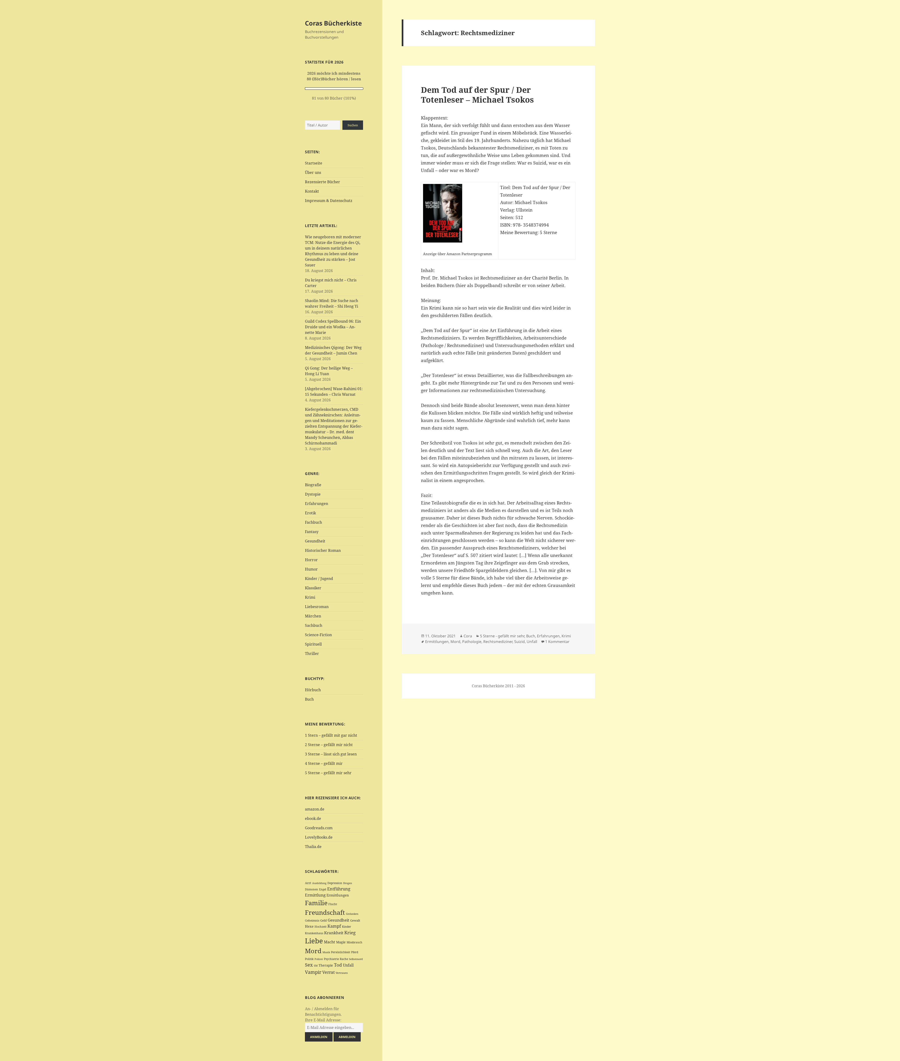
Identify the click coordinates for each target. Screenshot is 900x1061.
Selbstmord (356, 959)
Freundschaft (325, 912)
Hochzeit (320, 927)
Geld (323, 920)
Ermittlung (315, 895)
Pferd (354, 952)
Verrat (328, 972)
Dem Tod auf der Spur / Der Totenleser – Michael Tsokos (477, 94)
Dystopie (313, 494)
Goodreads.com (319, 827)
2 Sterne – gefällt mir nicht (329, 744)
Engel (322, 889)
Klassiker (313, 587)
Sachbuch (313, 625)
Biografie (313, 484)
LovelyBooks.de (319, 837)
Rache (344, 959)
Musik (326, 952)
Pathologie (471, 641)
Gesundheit (315, 541)
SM (316, 965)
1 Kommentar (557, 641)
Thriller (312, 653)
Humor (311, 569)
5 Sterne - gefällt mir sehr (502, 636)
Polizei (319, 959)
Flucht (332, 904)
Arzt (308, 883)
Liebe (314, 940)
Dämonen (311, 889)
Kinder (346, 926)
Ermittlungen (337, 895)
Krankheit (333, 932)
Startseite (313, 163)
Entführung (338, 889)
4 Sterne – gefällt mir (324, 763)
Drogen (347, 883)
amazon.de (314, 809)
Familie (316, 902)
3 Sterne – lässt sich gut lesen (331, 754)
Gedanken (352, 913)
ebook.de (313, 818)
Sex (309, 965)
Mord (313, 950)
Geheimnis (312, 921)
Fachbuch (313, 522)
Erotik (310, 513)
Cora (468, 636)
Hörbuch (313, 689)
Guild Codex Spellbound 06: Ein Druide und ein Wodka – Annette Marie (333, 327)
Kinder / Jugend (319, 578)
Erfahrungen (316, 503)
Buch (309, 699)
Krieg (350, 933)
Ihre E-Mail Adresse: (323, 1020)
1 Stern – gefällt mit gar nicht (331, 735)
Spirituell (313, 644)
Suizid (519, 641)
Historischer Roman (323, 550)
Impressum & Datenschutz (328, 200)
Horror (311, 559)
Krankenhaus (314, 933)
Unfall (348, 965)
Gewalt (355, 920)
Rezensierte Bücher (322, 181)
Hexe (309, 926)
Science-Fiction (318, 634)
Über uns (313, 172)
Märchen (313, 616)
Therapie (326, 965)
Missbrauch (354, 942)
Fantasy (312, 531)
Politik (309, 959)
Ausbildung (319, 883)
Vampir (313, 972)
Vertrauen (342, 973)
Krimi (310, 597)
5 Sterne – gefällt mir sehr (328, 772)
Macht (329, 942)
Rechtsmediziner (497, 641)
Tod (338, 965)
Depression (334, 883)
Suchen (353, 125)
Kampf (334, 926)
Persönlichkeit (340, 952)
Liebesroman (317, 606)
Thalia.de (313, 846)
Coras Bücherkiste (333, 23)
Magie (341, 942)
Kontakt (312, 191)
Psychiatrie (331, 959)
